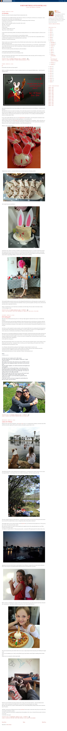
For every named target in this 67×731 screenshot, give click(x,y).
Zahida (16, 120)
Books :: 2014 (51, 103)
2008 (51, 81)
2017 (51, 66)
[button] (10, 355)
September (53, 44)
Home (24, 722)
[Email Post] (27, 58)
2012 (51, 75)
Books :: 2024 (51, 89)
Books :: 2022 (51, 91)
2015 (51, 70)
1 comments (25, 716)
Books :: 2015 (51, 102)
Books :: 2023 (51, 90)
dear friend (22, 709)
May (52, 50)
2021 (51, 35)
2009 (51, 80)
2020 (51, 37)
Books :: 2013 (51, 105)
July (52, 47)
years (22, 423)
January (52, 64)
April (52, 52)
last (19, 423)
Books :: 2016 (51, 100)
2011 (51, 76)
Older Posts (44, 722)
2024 (51, 30)
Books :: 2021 (51, 93)
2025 (51, 29)
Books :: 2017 (51, 99)
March (52, 54)
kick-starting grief (6, 317)
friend (7, 318)
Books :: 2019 (51, 96)
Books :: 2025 (51, 87)
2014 (51, 71)
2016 (51, 68)
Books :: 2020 (51, 94)
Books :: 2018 (51, 97)
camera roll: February (7, 421)
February (52, 62)
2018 (51, 40)
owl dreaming (5, 13)
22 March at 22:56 (5, 355)
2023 (51, 32)
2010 (51, 78)
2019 (51, 39)
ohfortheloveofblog (33, 5)
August (52, 45)
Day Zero (23, 523)
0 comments (23, 58)
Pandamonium (22, 117)
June (52, 49)
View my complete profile (54, 23)
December (53, 42)
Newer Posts (4, 722)
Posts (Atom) (9, 724)
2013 (51, 73)
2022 (51, 34)
